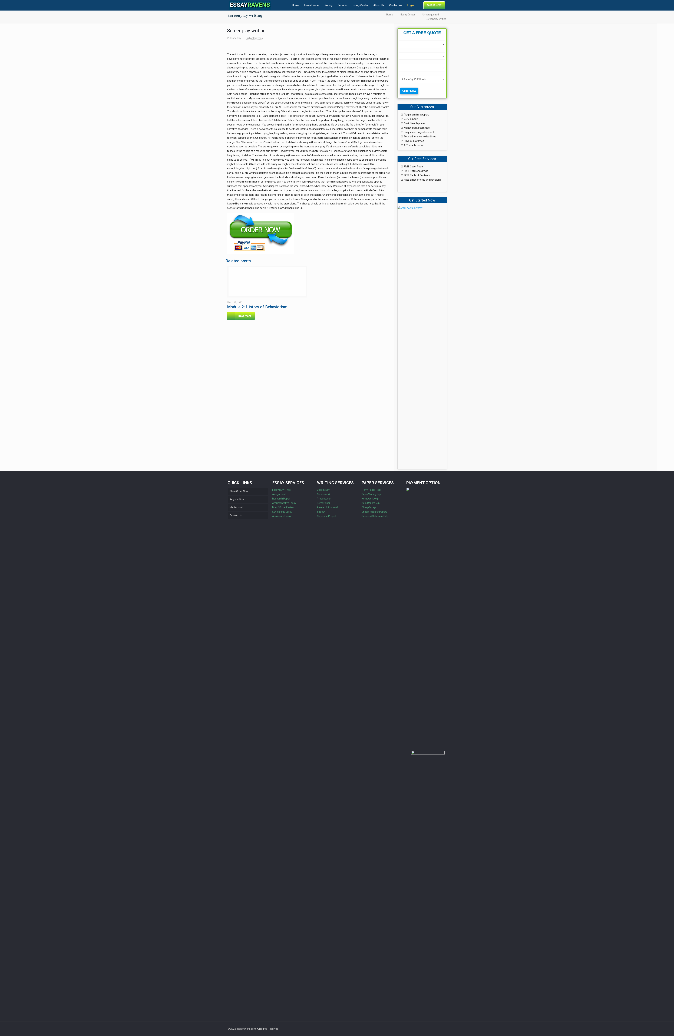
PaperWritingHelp (371, 494)
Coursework (323, 494)
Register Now (237, 499)
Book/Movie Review (283, 507)
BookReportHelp (371, 503)
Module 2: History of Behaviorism (257, 307)
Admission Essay (281, 516)
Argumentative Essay (284, 503)
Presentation (324, 498)
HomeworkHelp (370, 498)
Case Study (323, 489)
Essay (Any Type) (282, 489)
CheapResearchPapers (374, 511)
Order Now (409, 90)
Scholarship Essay (282, 511)
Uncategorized (430, 14)
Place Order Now (239, 491)
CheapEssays (369, 507)
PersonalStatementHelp (375, 516)
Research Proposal (327, 507)
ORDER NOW (434, 5)
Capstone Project (326, 516)
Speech (321, 511)
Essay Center (408, 14)
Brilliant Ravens (254, 38)
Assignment (279, 494)
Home (389, 14)
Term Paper (323, 503)
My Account (236, 507)
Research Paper (281, 498)
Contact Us (236, 515)
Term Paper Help (371, 489)
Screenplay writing (436, 19)
